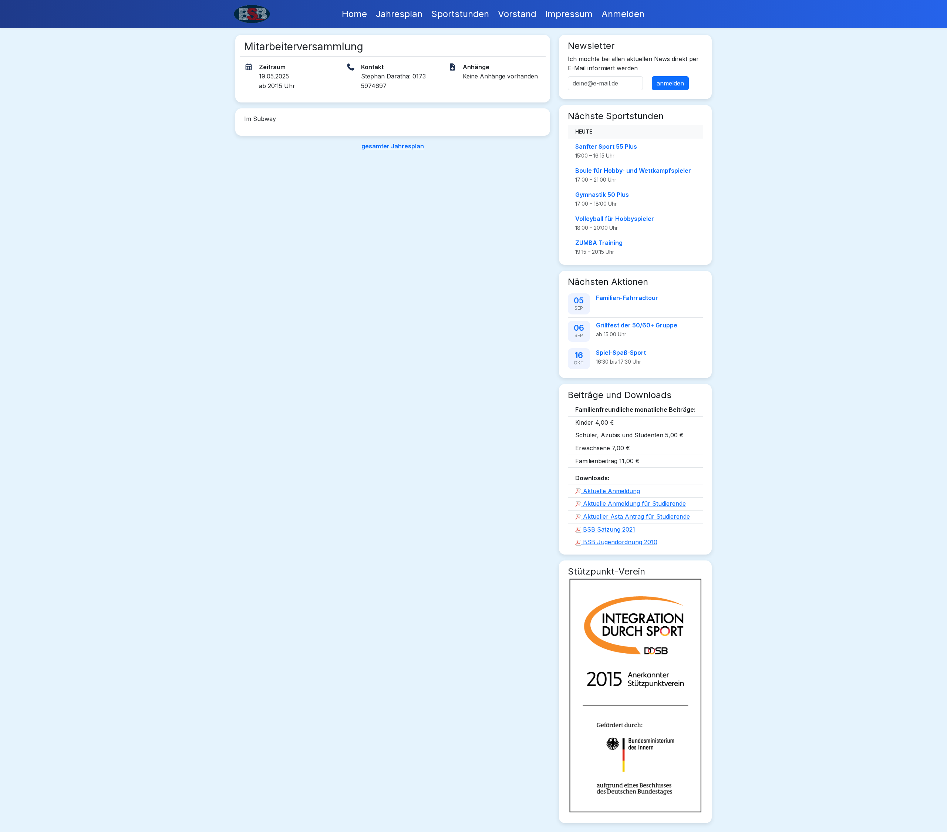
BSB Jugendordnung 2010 (619, 542)
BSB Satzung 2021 (608, 529)
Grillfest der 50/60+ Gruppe (636, 325)
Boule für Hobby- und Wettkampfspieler (633, 170)
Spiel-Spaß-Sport (621, 352)
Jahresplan (399, 14)
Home (354, 14)
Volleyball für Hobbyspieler (614, 218)
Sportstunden (460, 14)
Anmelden (622, 14)
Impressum (569, 14)
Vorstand (517, 14)
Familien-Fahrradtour (627, 298)
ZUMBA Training (599, 242)
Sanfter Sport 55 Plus (606, 146)
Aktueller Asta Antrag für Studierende (635, 516)
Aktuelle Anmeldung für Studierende (633, 503)
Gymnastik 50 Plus (602, 194)
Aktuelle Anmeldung (610, 491)
